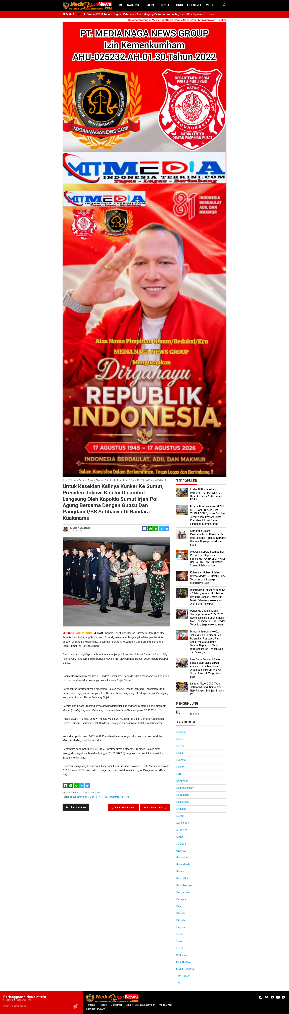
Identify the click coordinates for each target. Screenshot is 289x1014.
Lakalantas (182, 822)
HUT (178, 774)
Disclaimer (116, 1004)
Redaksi (103, 1004)
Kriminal (181, 808)
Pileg (179, 906)
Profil (179, 948)
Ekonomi (94, 797)
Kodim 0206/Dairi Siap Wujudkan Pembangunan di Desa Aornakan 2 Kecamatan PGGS (206, 494)
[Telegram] (161, 528)
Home (119, 5)
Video (210, 5)
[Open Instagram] (272, 997)
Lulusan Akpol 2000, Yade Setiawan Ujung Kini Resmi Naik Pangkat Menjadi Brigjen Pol (207, 689)
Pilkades (181, 920)
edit (98, 792)
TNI (127, 797)
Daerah (151, 5)
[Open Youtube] (278, 997)
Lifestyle (194, 5)
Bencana (181, 732)
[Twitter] (87, 785)
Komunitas (182, 801)
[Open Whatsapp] (284, 997)
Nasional (134, 5)
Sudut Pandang (185, 969)
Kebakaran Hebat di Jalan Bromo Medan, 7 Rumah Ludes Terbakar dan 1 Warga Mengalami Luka (208, 577)
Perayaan (181, 899)
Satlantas (181, 955)
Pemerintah (114, 797)
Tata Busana (183, 976)
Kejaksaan (182, 781)
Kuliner (180, 815)
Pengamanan (183, 892)
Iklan (128, 1004)
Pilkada (180, 913)
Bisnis (178, 5)
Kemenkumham (185, 787)
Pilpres (180, 927)
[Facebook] (65, 785)
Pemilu (180, 871)
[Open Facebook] (261, 997)
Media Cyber (165, 1004)
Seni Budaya (183, 962)
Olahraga (181, 850)
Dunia (165, 5)
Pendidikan (182, 878)
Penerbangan (184, 885)
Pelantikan (182, 857)
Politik (180, 934)
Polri (123, 797)
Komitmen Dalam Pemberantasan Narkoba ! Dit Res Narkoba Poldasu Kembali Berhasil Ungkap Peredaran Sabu (208, 537)
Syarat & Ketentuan (145, 1004)
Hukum (180, 767)
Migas (180, 836)
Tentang (90, 1004)
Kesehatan (182, 794)
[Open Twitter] (267, 997)
